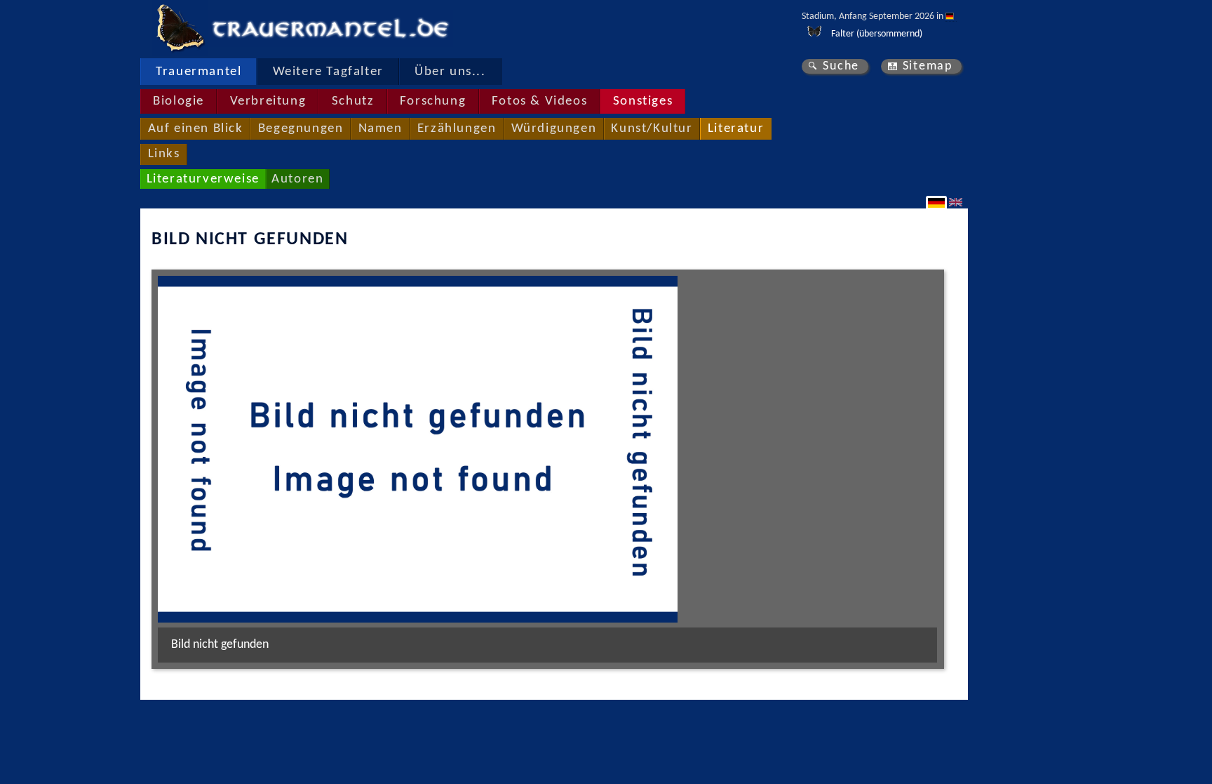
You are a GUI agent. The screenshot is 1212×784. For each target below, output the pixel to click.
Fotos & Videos (539, 101)
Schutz (353, 101)
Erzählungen (457, 128)
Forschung (433, 101)
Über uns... (450, 72)
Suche (841, 66)
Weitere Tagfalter (328, 72)
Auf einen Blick (195, 128)
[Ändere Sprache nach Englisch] (957, 202)
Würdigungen (554, 128)
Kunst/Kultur (651, 128)
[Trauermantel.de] (180, 28)
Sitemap (927, 66)
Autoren (297, 179)
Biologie (178, 101)
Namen (380, 128)
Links (164, 154)
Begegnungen (301, 128)
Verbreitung (268, 101)
